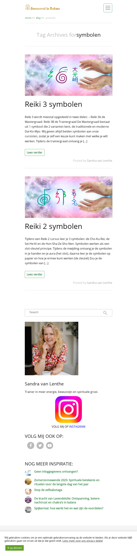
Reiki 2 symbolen (53, 226)
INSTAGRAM (77, 427)
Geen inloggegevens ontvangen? (56, 471)
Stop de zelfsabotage (48, 490)
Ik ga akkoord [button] (14, 548)
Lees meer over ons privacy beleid (82, 540)
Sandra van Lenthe (99, 161)
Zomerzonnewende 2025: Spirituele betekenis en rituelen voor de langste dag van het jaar (67, 482)
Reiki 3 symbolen (53, 104)
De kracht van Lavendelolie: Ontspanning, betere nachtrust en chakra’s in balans (67, 500)
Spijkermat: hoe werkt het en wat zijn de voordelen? (68, 508)
